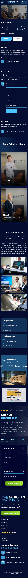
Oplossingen (5, 519)
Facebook (4, 538)
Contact (3, 528)
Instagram (4, 540)
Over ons (4, 522)
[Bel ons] (22, 2)
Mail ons (6, 39)
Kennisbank (4, 525)
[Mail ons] (25, 2)
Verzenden (11, 111)
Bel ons (18, 39)
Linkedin (3, 536)
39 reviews (14, 532)
